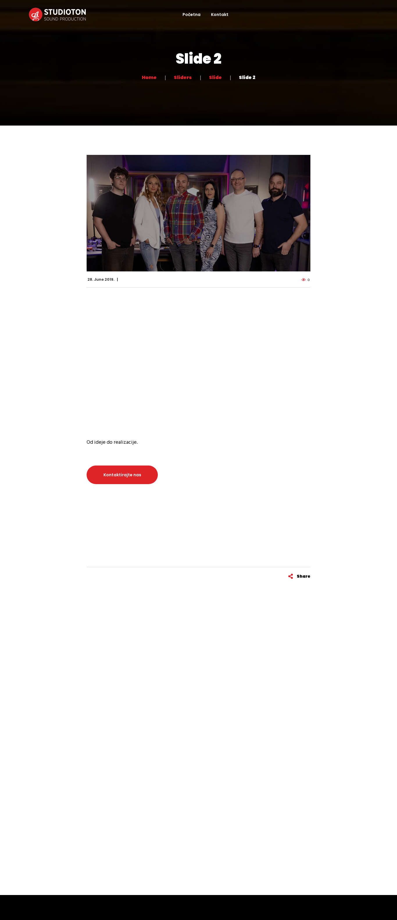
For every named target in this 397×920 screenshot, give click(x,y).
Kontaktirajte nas (122, 475)
